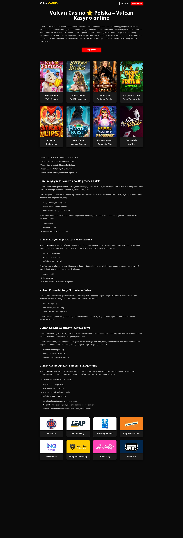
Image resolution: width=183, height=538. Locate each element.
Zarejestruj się (137, 3)
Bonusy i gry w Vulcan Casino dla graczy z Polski (60, 157)
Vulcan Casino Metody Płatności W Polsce (57, 165)
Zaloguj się (124, 3)
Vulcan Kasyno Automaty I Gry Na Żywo (56, 169)
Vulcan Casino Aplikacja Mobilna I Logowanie (58, 173)
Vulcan (49, 3)
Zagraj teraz (91, 50)
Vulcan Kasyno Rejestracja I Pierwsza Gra (57, 161)
